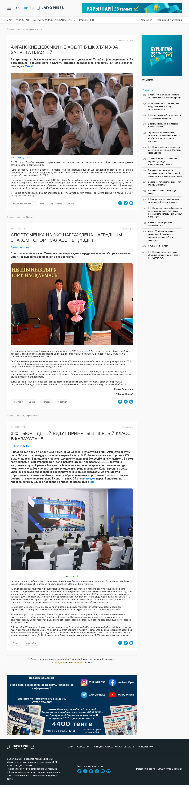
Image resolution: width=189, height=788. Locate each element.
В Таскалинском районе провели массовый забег (160, 125)
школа (71, 203)
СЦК (92, 482)
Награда (46, 402)
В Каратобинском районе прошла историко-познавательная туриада (161, 96)
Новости (20, 29)
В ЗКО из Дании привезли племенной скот (157, 224)
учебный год (32, 643)
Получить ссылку (20, 247)
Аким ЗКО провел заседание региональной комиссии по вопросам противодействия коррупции (158, 235)
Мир (9, 20)
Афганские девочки (22, 203)
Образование (32, 416)
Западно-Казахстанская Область (54, 20)
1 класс (16, 643)
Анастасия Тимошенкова (25, 402)
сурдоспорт (61, 402)
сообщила (89, 478)
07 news (29, 217)
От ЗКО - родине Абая (155, 246)
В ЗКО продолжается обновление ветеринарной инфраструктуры (160, 200)
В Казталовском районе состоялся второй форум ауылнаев (161, 116)
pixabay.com (23, 157)
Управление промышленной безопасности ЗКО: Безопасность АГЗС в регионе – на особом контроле (161, 136)
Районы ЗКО (86, 20)
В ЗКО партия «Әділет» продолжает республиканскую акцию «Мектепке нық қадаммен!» (161, 150)
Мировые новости (34, 29)
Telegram (78, 662)
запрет (40, 203)
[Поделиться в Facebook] (120, 203)
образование (56, 203)
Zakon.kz (30, 66)
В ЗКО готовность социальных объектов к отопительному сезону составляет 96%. (161, 255)
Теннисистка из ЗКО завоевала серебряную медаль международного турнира (159, 162)
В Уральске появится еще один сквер (159, 192)
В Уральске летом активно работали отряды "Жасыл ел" (162, 183)
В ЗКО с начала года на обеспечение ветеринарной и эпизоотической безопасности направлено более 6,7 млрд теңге (162, 212)
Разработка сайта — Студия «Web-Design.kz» (159, 769)
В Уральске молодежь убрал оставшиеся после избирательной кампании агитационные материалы (162, 173)
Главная (10, 29)
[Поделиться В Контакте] (131, 203)
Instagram (59, 662)
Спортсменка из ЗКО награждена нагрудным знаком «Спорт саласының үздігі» (160, 106)
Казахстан (22, 20)
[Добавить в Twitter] (125, 203)
